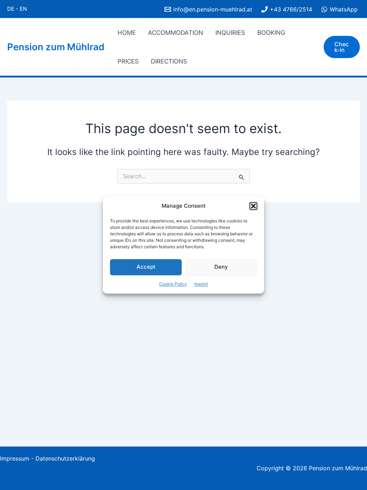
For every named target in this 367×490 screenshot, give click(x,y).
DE (10, 8)
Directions (169, 61)
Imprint (201, 284)
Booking (271, 32)
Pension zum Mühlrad (55, 46)
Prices (128, 61)
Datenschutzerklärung (65, 458)
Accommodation (175, 32)
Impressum (14, 458)
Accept (146, 267)
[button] (253, 206)
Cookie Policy (173, 284)
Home (127, 32)
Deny (221, 267)
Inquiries (230, 32)
